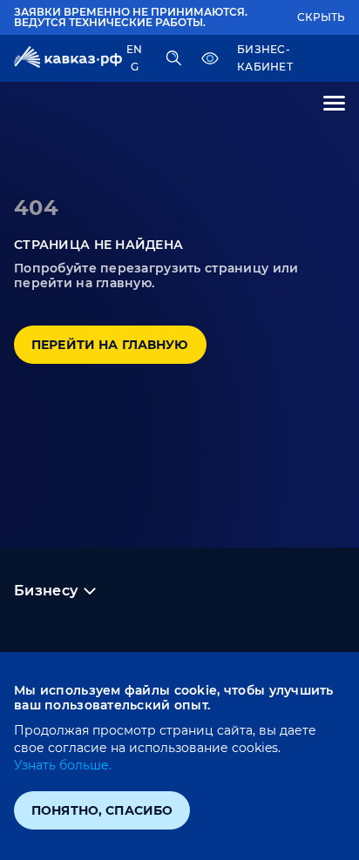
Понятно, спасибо (102, 810)
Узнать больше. (63, 765)
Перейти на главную (110, 345)
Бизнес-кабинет (265, 58)
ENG (134, 58)
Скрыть (321, 17)
